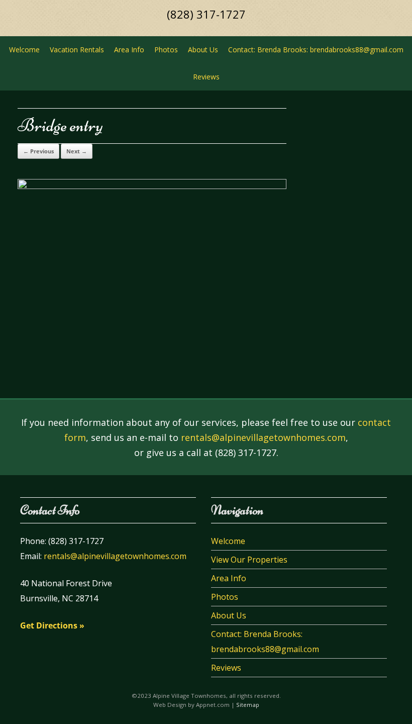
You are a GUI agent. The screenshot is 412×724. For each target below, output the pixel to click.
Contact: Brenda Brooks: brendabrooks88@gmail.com (315, 49)
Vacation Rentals (77, 49)
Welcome (24, 49)
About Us (203, 49)
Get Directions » (52, 625)
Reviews (206, 76)
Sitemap (247, 704)
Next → (76, 151)
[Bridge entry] (152, 186)
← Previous (38, 151)
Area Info (129, 49)
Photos (166, 49)
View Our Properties (249, 559)
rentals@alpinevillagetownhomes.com (263, 437)
